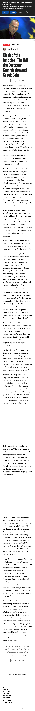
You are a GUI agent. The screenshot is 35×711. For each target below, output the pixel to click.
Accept (5, 12)
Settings (21, 12)
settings (20, 9)
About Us (5, 689)
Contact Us (6, 691)
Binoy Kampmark (12, 49)
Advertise (6, 694)
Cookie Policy (7, 700)
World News (6, 45)
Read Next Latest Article (17, 675)
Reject (13, 12)
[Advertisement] (17, 424)
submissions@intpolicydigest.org (18, 655)
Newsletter (7, 696)
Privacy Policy (7, 702)
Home (4, 687)
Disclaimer (6, 698)
